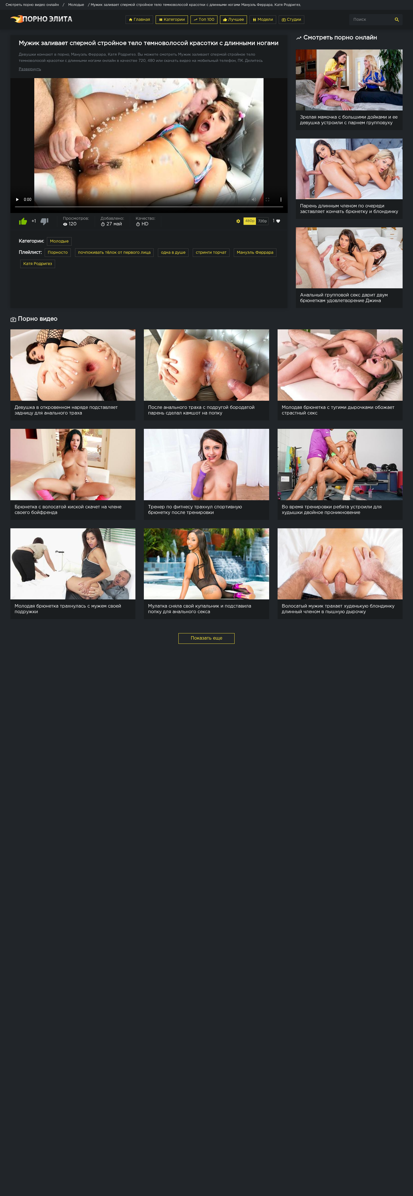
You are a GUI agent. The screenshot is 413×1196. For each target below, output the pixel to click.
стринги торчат (211, 252)
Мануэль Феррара (255, 252)
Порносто (58, 252)
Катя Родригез (37, 264)
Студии (291, 20)
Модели (263, 20)
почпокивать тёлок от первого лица (114, 252)
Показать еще (206, 638)
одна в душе (173, 252)
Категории (172, 20)
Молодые (59, 241)
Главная (139, 20)
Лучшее (233, 20)
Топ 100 (204, 20)
